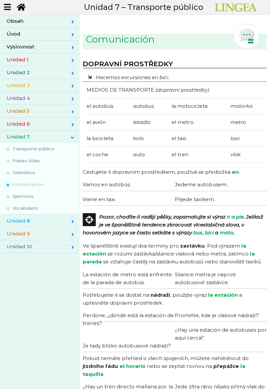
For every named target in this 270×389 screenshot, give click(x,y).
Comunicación (28, 184)
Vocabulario (25, 208)
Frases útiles (26, 160)
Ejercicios (23, 196)
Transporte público (34, 148)
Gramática (24, 172)
